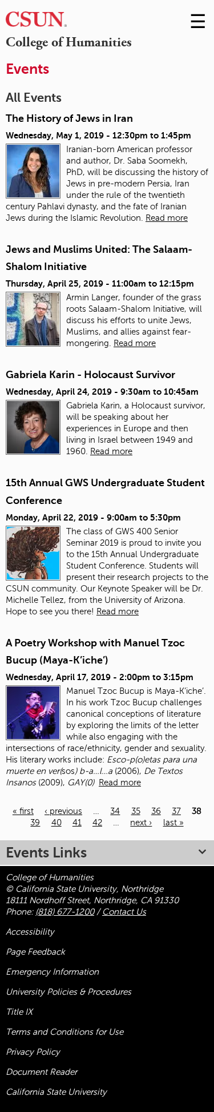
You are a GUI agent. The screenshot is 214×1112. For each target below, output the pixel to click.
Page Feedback (35, 951)
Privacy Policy (33, 1052)
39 (35, 822)
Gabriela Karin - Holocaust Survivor (90, 374)
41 (77, 822)
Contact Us (124, 911)
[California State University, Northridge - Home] (36, 22)
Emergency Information (52, 971)
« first (23, 811)
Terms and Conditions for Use (64, 1031)
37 (176, 811)
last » (173, 822)
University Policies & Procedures (68, 991)
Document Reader (41, 1072)
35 (135, 811)
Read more (167, 218)
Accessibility (30, 931)
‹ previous (63, 811)
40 (56, 822)
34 (115, 811)
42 (97, 822)
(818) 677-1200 (64, 911)
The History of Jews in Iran (69, 118)
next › (141, 822)
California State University (56, 1092)
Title (19, 1011)
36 (156, 811)
